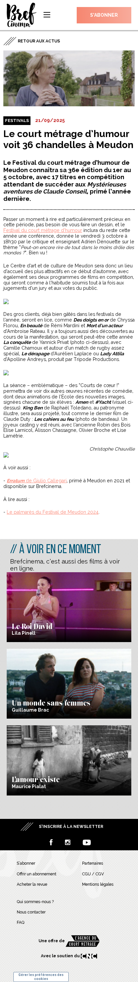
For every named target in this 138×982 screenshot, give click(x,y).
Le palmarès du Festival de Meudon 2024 (52, 512)
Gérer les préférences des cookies (41, 977)
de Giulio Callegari (37, 480)
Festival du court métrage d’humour (42, 230)
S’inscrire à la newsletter (71, 826)
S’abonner (104, 15)
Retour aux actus (39, 41)
